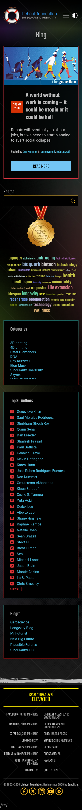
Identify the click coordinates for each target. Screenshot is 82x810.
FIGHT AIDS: (17, 747)
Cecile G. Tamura (30, 495)
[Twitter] (32, 791)
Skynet (15, 375)
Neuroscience (51, 295)
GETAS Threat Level (41, 698)
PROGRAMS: (50, 754)
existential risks (16, 276)
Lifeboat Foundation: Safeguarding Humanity (30, 15)
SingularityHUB (22, 650)
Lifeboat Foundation (31, 784)
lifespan (14, 294)
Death (74, 270)
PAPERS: (48, 761)
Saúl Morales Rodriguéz (35, 417)
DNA (13, 357)
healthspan (22, 282)
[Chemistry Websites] (41, 227)
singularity (70, 300)
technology (42, 304)
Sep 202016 (17, 106)
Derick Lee (25, 507)
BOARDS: (49, 741)
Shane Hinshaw (29, 518)
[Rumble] (59, 791)
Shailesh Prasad (29, 441)
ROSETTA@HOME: (24, 761)
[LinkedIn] (41, 791)
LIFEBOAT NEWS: (53, 714)
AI (20, 259)
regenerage (18, 299)
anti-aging (46, 258)
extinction (30, 276)
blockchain (24, 270)
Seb (20, 554)
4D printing (18, 347)
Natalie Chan (27, 530)
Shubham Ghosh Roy (33, 423)
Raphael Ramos (29, 524)
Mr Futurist (18, 633)
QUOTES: (48, 770)
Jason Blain (26, 566)
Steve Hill (24, 542)
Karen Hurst (26, 465)
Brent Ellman (27, 548)
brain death (36, 270)
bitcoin (12, 270)
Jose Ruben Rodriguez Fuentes (41, 471)
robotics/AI (63, 152)
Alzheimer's (29, 259)
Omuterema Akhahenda (35, 483)
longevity (30, 294)
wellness (42, 311)
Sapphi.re (73, 784)
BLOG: (47, 734)
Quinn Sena (26, 429)
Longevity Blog (21, 628)
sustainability (25, 305)
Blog (41, 35)
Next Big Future (22, 639)
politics (61, 294)
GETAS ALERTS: (52, 724)
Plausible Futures (23, 645)
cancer (46, 270)
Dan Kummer (30, 152)
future (41, 276)
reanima (71, 294)
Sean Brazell (26, 536)
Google (58, 276)
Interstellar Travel (20, 288)
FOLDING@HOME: (14, 754)
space (13, 305)
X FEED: (14, 734)
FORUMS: (30, 770)
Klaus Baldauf (28, 489)
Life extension (60, 288)
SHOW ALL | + (17, 589)
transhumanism (63, 305)
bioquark (31, 264)
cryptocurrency (58, 270)
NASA (42, 294)
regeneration (39, 299)
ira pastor (39, 287)
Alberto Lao (26, 512)
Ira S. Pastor (26, 578)
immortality (61, 282)
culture (68, 270)
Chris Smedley (28, 584)
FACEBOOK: (12, 714)
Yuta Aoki (24, 500)
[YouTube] (50, 791)
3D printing (18, 343)
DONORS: (26, 741)
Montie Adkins (28, 572)
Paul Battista (27, 447)
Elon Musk (18, 366)
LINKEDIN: (14, 724)
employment (48, 152)
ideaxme (46, 282)
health (69, 276)
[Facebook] (24, 791)
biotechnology (67, 265)
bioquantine (14, 265)
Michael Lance (28, 560)
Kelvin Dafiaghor (30, 459)
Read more (41, 166)
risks (62, 300)
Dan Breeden (27, 435)
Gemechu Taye (28, 453)
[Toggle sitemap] (66, 15)
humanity (37, 282)
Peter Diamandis (23, 352)
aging (13, 258)
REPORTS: (49, 747)
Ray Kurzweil (20, 361)
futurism (50, 276)
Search (73, 201)
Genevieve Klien (29, 412)
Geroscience (19, 622)
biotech (48, 265)
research (55, 300)
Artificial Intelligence (65, 258)
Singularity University (26, 370)
